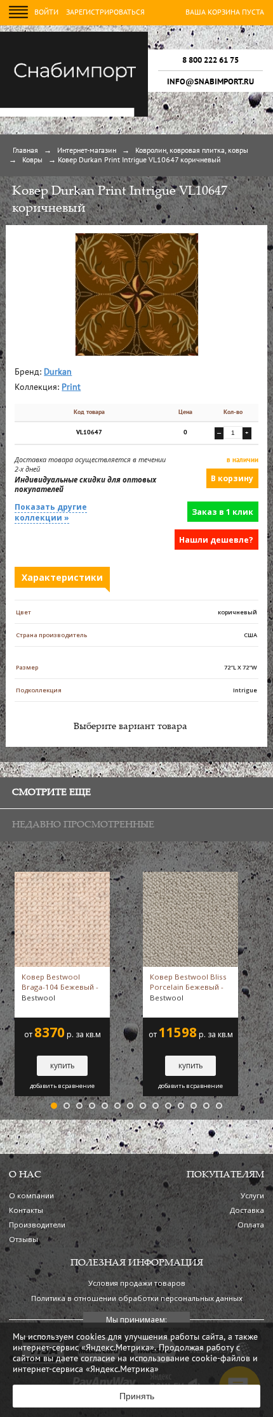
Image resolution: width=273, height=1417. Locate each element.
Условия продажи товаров (136, 1283)
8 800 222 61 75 (210, 60)
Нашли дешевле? (216, 539)
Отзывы (23, 1239)
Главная (25, 151)
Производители (37, 1224)
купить (62, 1065)
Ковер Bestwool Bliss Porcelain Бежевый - (188, 987)
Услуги (252, 1195)
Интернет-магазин (86, 151)
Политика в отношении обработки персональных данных (137, 1298)
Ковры (32, 160)
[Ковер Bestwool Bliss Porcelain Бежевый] (190, 877)
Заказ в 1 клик (222, 512)
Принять (136, 1396)
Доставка (247, 1210)
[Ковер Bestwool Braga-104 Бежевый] (62, 877)
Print (71, 388)
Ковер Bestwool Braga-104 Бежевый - (60, 987)
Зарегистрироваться (105, 13)
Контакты (26, 1210)
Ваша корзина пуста (224, 13)
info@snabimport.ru (210, 82)
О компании (31, 1195)
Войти (46, 13)
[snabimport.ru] (74, 115)
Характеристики (62, 577)
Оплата (250, 1224)
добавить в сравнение (62, 1086)
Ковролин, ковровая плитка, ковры (191, 151)
